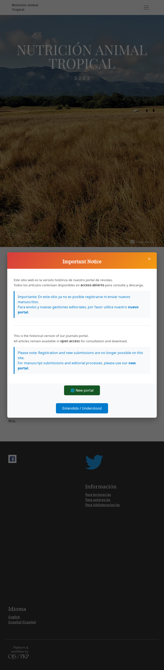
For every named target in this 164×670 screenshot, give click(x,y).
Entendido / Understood (82, 408)
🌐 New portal (82, 390)
